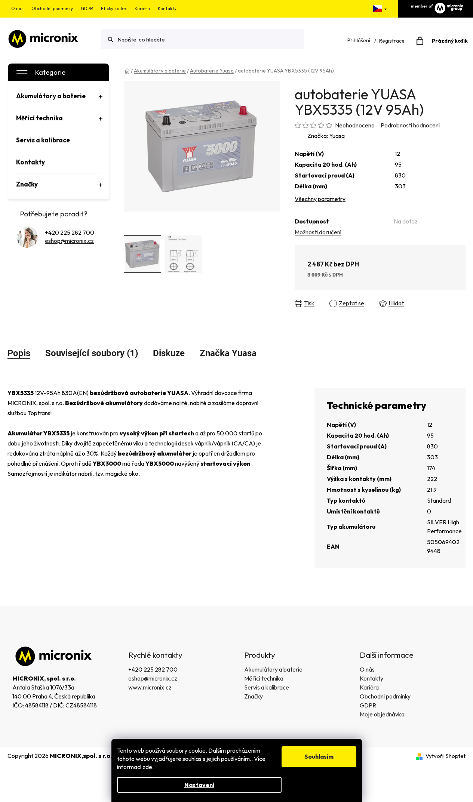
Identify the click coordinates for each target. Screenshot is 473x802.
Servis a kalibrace (266, 687)
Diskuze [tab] (169, 353)
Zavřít (425, 303)
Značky (253, 696)
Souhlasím (319, 756)
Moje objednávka (382, 714)
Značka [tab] (228, 353)
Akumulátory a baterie (273, 669)
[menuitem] (57, 96)
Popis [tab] (18, 353)
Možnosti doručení (318, 232)
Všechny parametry (320, 199)
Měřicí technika (263, 678)
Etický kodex (114, 8)
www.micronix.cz (150, 687)
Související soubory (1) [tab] (91, 353)
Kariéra (142, 8)
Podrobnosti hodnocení (410, 125)
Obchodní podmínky (52, 8)
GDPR (87, 8)
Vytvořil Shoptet (446, 755)
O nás (17, 8)
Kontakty (167, 8)
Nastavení (199, 785)
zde (147, 767)
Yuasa (337, 135)
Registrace (392, 40)
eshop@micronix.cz (69, 240)
